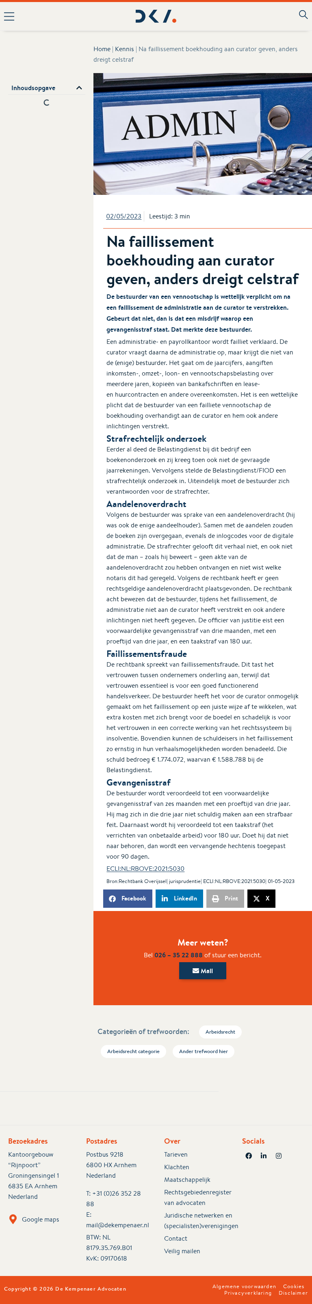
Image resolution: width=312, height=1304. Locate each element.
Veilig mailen (182, 1251)
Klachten (176, 1167)
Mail (206, 970)
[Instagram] (278, 1155)
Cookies (293, 1286)
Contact (175, 1238)
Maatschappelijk (187, 1179)
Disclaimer (293, 1293)
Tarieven (176, 1154)
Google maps (40, 1219)
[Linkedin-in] (263, 1155)
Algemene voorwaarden (244, 1286)
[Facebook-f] (248, 1155)
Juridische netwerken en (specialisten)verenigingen (195, 1220)
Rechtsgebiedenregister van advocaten (195, 1197)
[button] (62, 16)
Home (101, 49)
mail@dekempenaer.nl (117, 1225)
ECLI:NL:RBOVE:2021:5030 (145, 868)
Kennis (124, 49)
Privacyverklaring (248, 1293)
